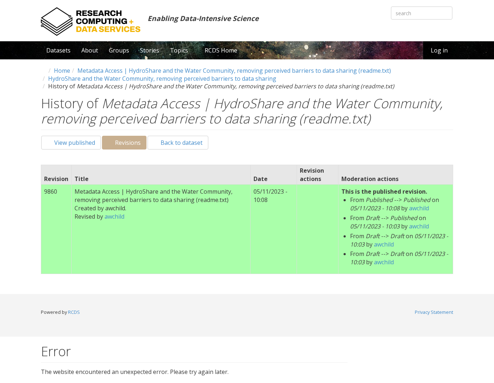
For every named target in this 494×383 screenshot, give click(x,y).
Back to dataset (181, 143)
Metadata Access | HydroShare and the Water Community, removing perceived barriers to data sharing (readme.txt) (234, 71)
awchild (114, 216)
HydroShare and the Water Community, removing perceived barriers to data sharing (162, 79)
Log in (439, 50)
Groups (119, 50)
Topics (179, 50)
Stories (149, 50)
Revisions (130, 144)
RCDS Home (221, 50)
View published (74, 143)
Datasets (58, 50)
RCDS (74, 312)
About (89, 50)
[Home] (90, 21)
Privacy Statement (434, 312)
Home (62, 71)
